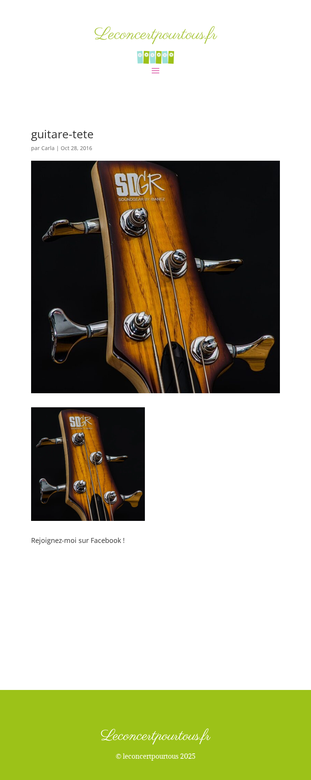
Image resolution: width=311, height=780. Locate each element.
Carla (48, 148)
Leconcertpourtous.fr (155, 34)
